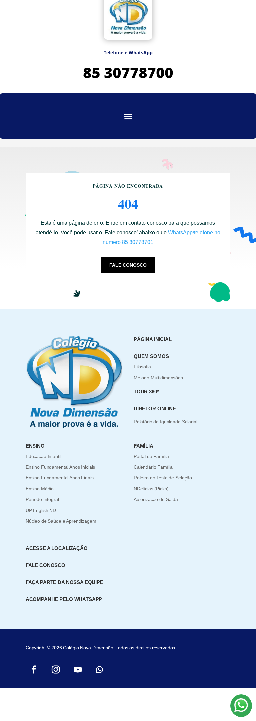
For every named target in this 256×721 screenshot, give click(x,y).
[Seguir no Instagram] (56, 670)
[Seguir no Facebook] (34, 670)
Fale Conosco (128, 265)
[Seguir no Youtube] (78, 670)
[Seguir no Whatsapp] (100, 670)
